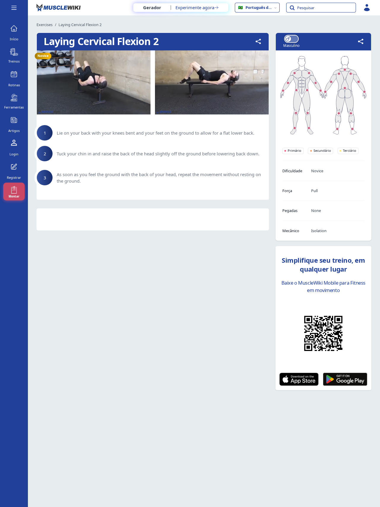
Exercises (45, 24)
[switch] (291, 38)
